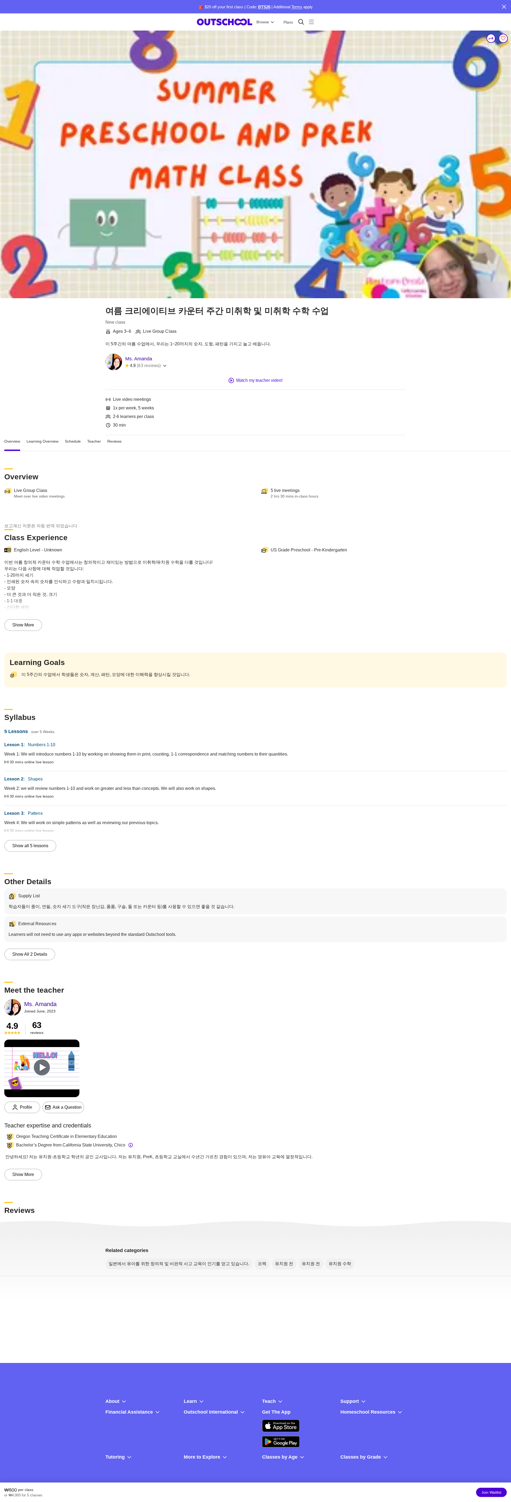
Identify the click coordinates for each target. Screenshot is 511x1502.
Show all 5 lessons (30, 845)
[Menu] (311, 22)
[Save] (503, 38)
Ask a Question (67, 1107)
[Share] (491, 38)
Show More (23, 625)
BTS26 (264, 7)
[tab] (12, 441)
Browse (262, 22)
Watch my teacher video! (259, 380)
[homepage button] (224, 21)
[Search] (301, 22)
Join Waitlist (491, 1492)
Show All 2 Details (29, 954)
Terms (296, 7)
